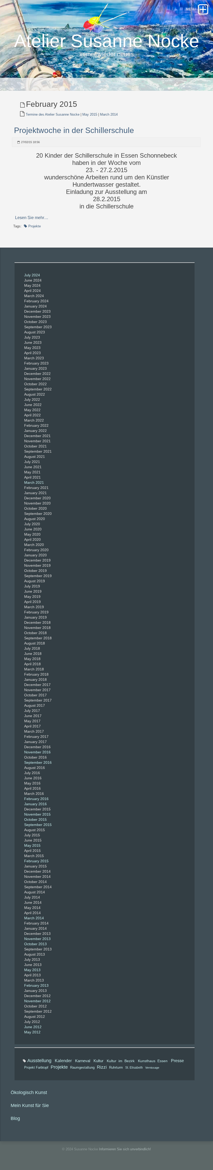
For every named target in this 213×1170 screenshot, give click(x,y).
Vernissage (152, 1067)
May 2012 (32, 1032)
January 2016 (35, 804)
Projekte (34, 226)
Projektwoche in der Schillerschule (74, 130)
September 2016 (38, 762)
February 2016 (36, 799)
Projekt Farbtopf (36, 1067)
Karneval (82, 1061)
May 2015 (89, 114)
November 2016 (37, 752)
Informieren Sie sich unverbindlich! (125, 1149)
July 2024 (32, 275)
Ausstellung (39, 1060)
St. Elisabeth (134, 1067)
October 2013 (35, 944)
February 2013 (36, 985)
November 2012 (37, 1001)
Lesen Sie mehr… (31, 217)
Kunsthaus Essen (153, 1061)
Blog (15, 1118)
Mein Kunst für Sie (30, 1105)
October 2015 (35, 819)
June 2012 (33, 1027)
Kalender (63, 1060)
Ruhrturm (116, 1067)
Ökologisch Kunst (29, 1092)
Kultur (98, 1061)
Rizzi (102, 1067)
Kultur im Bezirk (121, 1061)
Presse (177, 1060)
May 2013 (32, 970)
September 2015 (38, 825)
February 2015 (36, 861)
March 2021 (34, 482)
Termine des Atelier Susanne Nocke (52, 114)
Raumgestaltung (82, 1067)
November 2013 (37, 939)
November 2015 (37, 814)
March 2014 (109, 114)
